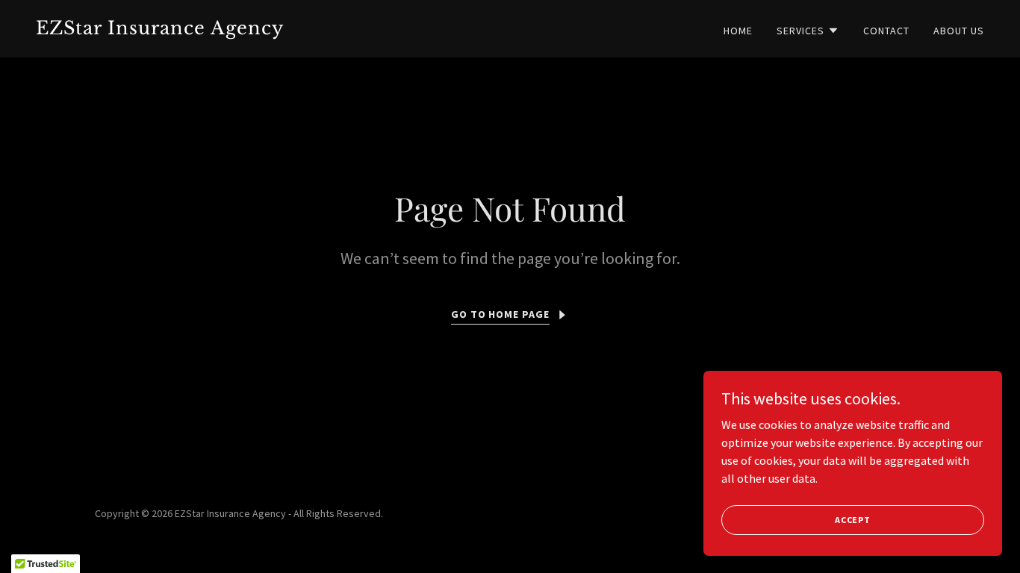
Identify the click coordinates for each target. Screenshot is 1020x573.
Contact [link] (886, 30)
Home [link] (738, 30)
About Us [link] (958, 30)
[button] (808, 31)
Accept (853, 519)
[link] (267, 29)
